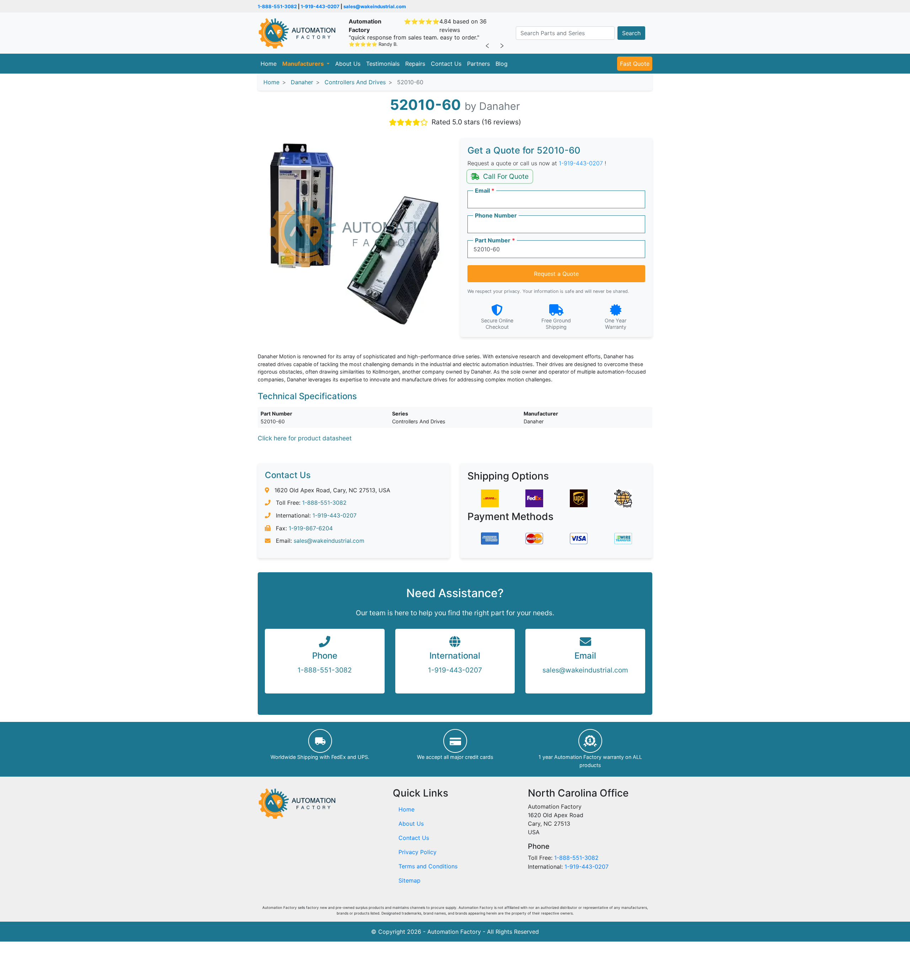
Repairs (415, 63)
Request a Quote (556, 273)
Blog (502, 63)
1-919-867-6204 (311, 528)
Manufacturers (303, 63)
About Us (347, 63)
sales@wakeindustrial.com (374, 6)
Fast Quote (634, 63)
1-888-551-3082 (277, 6)
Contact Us (446, 63)
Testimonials (383, 63)
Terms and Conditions (427, 866)
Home (269, 63)
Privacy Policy (417, 852)
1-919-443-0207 (320, 6)
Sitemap (409, 880)
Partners (478, 63)
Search (631, 33)
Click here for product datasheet (305, 438)
